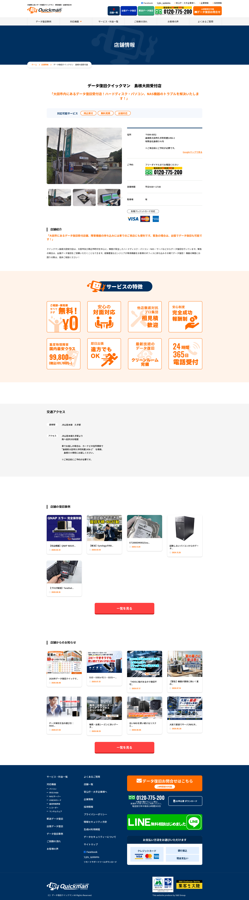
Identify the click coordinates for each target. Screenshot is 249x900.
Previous (46, 198)
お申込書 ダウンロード (186, 801)
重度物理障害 (54, 804)
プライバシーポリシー (95, 814)
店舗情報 (45, 64)
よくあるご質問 (205, 21)
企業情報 (205, 3)
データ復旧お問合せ (208, 11)
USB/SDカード (55, 800)
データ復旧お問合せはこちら (167, 783)
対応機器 (74, 21)
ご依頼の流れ (140, 21)
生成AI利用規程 (92, 829)
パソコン (53, 789)
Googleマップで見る (192, 152)
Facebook (148, 3)
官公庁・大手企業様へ (185, 3)
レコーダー (53, 807)
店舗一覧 (114, 12)
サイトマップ (91, 844)
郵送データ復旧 (146, 10)
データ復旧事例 (43, 21)
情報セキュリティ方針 (95, 821)
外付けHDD (53, 792)
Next (122, 198)
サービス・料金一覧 (108, 21)
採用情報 (218, 3)
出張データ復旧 (129, 10)
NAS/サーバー (55, 796)
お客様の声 (173, 21)
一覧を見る (124, 608)
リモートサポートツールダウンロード (100, 861)
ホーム (34, 64)
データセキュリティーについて (100, 836)
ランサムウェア (55, 811)
